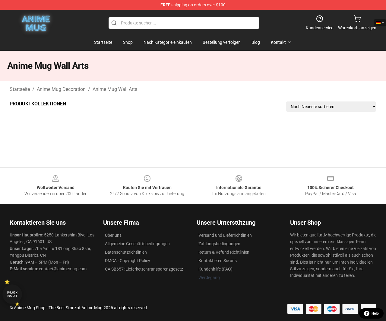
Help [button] (375, 313)
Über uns (113, 235)
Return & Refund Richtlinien (223, 252)
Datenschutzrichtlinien (126, 252)
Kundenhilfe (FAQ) (215, 269)
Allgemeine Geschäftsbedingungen (137, 243)
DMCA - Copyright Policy (127, 260)
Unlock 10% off (12, 294)
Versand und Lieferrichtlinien (225, 235)
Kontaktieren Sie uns (217, 260)
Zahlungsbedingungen (219, 243)
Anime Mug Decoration (61, 89)
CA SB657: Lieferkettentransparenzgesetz (144, 269)
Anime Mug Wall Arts (115, 89)
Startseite (20, 89)
